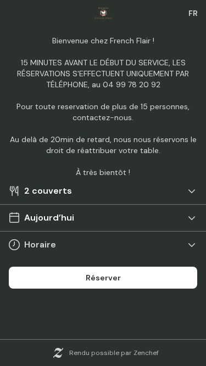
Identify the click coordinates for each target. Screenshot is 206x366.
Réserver (103, 278)
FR (193, 13)
